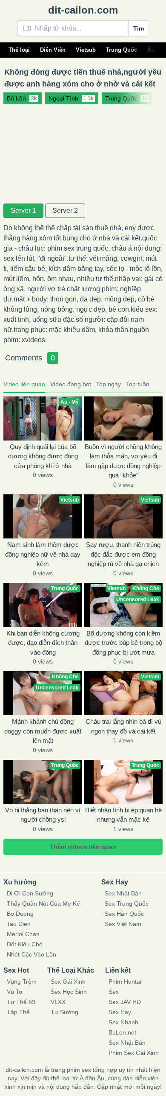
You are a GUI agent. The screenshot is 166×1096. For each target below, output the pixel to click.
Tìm (138, 28)
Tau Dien (19, 923)
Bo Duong (20, 913)
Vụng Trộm (22, 981)
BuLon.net (122, 1032)
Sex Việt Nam (123, 923)
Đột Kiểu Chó (25, 944)
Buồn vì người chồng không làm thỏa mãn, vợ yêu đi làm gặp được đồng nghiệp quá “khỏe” (123, 461)
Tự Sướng (64, 1012)
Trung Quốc (121, 50)
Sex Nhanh (123, 1022)
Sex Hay (120, 1012)
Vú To (14, 991)
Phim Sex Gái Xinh (134, 1052)
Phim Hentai (125, 981)
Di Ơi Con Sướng (30, 893)
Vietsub (86, 50)
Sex (114, 991)
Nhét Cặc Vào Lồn (31, 954)
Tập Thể (18, 1012)
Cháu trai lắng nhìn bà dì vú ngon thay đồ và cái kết (123, 726)
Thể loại (19, 50)
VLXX (58, 1001)
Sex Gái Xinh (68, 981)
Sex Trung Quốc (127, 903)
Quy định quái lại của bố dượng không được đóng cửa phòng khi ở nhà (43, 456)
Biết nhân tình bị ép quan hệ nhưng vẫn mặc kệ (123, 814)
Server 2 (65, 210)
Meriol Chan (23, 934)
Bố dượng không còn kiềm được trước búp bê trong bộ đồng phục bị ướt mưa (123, 643)
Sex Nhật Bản (123, 893)
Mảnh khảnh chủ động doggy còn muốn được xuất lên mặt (42, 731)
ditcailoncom (83, 10)
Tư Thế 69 (21, 1001)
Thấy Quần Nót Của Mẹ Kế (43, 903)
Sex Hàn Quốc (124, 913)
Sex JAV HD (125, 1001)
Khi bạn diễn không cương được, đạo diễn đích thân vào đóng (43, 643)
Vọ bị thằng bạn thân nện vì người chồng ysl (42, 814)
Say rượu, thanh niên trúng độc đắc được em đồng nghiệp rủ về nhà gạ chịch (123, 554)
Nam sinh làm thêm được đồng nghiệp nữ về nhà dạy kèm (42, 554)
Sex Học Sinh (69, 991)
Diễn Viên (53, 50)
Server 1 (23, 210)
